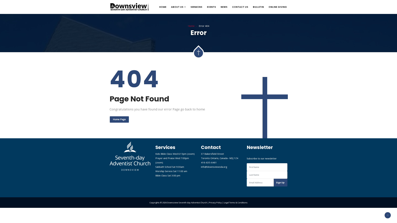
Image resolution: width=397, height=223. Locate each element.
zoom (191, 153)
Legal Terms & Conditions (236, 202)
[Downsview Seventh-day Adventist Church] (129, 7)
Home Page (119, 119)
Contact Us (240, 7)
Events (211, 7)
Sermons (196, 7)
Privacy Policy (215, 202)
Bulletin (258, 7)
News (224, 7)
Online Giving (278, 7)
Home (162, 7)
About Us (177, 7)
